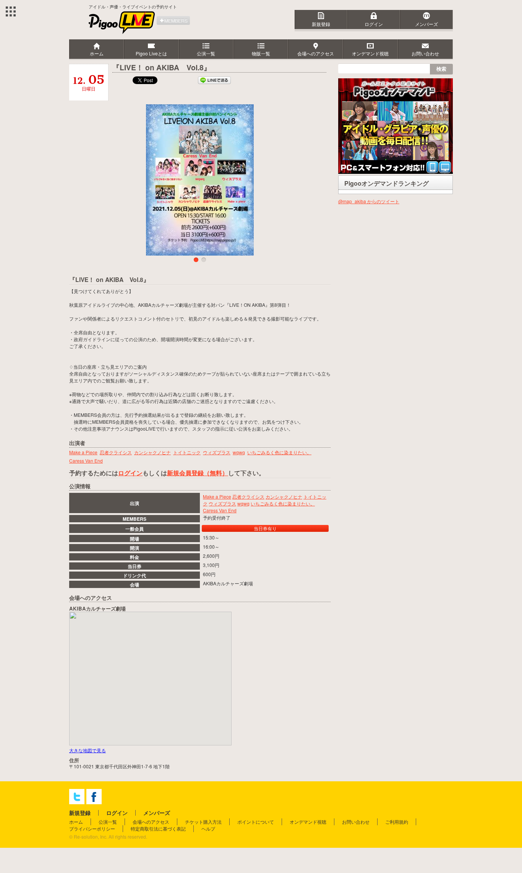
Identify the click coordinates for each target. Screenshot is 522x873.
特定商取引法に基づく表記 (158, 828)
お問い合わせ (356, 821)
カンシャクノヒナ (284, 496)
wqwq (243, 503)
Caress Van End (220, 510)
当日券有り (265, 528)
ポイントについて (255, 821)
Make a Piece (217, 496)
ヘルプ (208, 828)
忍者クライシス (248, 496)
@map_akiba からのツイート (368, 201)
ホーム (76, 821)
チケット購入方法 (203, 821)
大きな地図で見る (87, 750)
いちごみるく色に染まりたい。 (283, 503)
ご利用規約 (396, 821)
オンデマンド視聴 (308, 821)
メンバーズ (426, 24)
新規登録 (321, 24)
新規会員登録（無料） (197, 472)
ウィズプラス (222, 503)
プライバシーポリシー (92, 828)
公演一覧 (108, 821)
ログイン (374, 24)
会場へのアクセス (151, 821)
